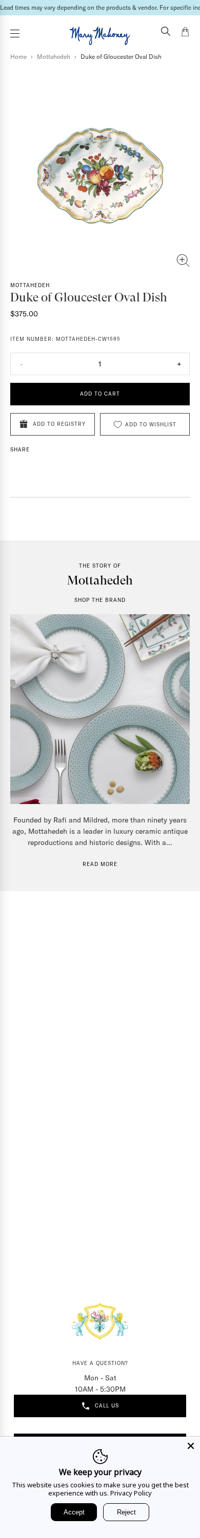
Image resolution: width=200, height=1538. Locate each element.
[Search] (165, 32)
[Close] (191, 1446)
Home (18, 56)
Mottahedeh (53, 56)
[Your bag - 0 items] (185, 33)
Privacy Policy (131, 1493)
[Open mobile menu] (14, 33)
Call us (107, 1405)
